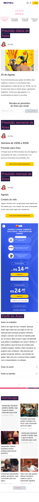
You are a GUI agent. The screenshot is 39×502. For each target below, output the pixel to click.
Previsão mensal (25, 20)
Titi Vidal (10, 44)
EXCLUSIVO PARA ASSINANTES (19, 164)
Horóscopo (19, 11)
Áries (19, 14)
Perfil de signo (34, 20)
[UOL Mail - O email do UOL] (28, 3)
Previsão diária (4, 20)
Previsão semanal (14, 20)
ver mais (18, 488)
